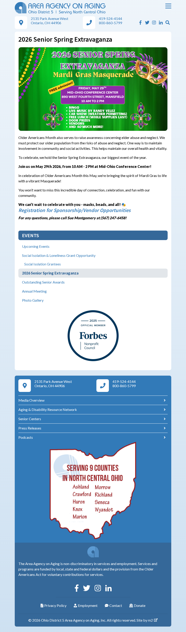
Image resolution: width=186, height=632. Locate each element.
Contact (115, 605)
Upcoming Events (35, 246)
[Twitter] (147, 22)
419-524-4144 (110, 18)
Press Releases (29, 428)
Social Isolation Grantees (42, 264)
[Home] (60, 7)
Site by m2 (145, 620)
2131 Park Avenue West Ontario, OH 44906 (49, 20)
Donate (139, 605)
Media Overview (31, 400)
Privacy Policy (55, 605)
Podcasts (25, 437)
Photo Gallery (33, 300)
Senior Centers (29, 419)
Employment (88, 605)
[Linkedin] (161, 22)
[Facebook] (140, 22)
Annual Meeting (34, 291)
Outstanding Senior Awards (43, 282)
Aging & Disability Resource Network (47, 409)
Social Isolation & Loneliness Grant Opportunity (58, 255)
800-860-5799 (110, 23)
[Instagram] (154, 22)
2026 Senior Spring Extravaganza (50, 273)
